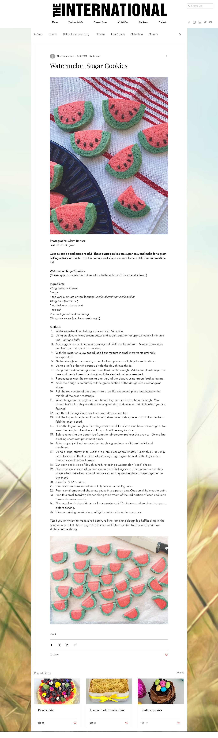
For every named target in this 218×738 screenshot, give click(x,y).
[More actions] (166, 56)
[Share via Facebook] (51, 644)
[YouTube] (210, 22)
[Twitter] (205, 22)
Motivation (137, 34)
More (152, 34)
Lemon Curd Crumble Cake (107, 710)
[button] (179, 34)
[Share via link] (74, 644)
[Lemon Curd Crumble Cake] (109, 691)
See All (180, 672)
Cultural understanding (76, 34)
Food (53, 633)
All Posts (38, 34)
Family (53, 34)
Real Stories (118, 34)
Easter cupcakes (152, 710)
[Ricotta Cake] (57, 691)
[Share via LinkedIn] (67, 644)
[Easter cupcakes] (161, 691)
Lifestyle (100, 34)
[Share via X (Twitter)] (59, 644)
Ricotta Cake (46, 710)
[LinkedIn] (200, 22)
